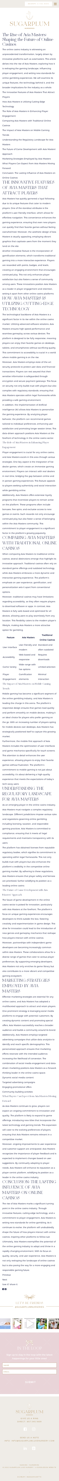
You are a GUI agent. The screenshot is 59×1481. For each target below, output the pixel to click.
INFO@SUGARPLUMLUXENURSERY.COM (33, 1441)
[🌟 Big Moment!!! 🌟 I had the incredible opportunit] (41, 1323)
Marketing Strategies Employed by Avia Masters (26, 158)
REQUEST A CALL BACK (38, 4)
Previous (6, 1275)
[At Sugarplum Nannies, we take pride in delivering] (29, 1323)
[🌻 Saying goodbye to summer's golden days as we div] (53, 1323)
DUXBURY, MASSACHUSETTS (29, 1477)
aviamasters (38, 59)
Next (4, 1279)
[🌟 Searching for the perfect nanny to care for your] (5, 1323)
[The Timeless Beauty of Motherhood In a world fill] (17, 1323)
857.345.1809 (34, 1422)
